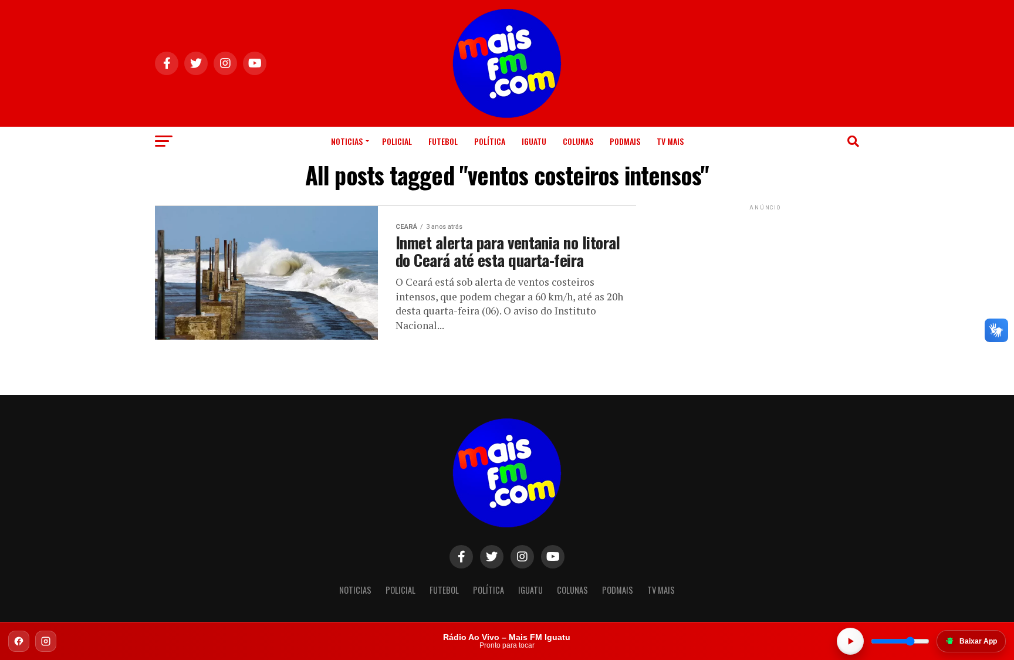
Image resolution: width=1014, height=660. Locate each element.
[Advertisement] (765, 286)
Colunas (578, 141)
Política (489, 141)
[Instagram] (45, 641)
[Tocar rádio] (850, 641)
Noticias (347, 141)
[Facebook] (18, 641)
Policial (397, 141)
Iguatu (534, 141)
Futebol (443, 141)
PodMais (625, 141)
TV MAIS (670, 141)
